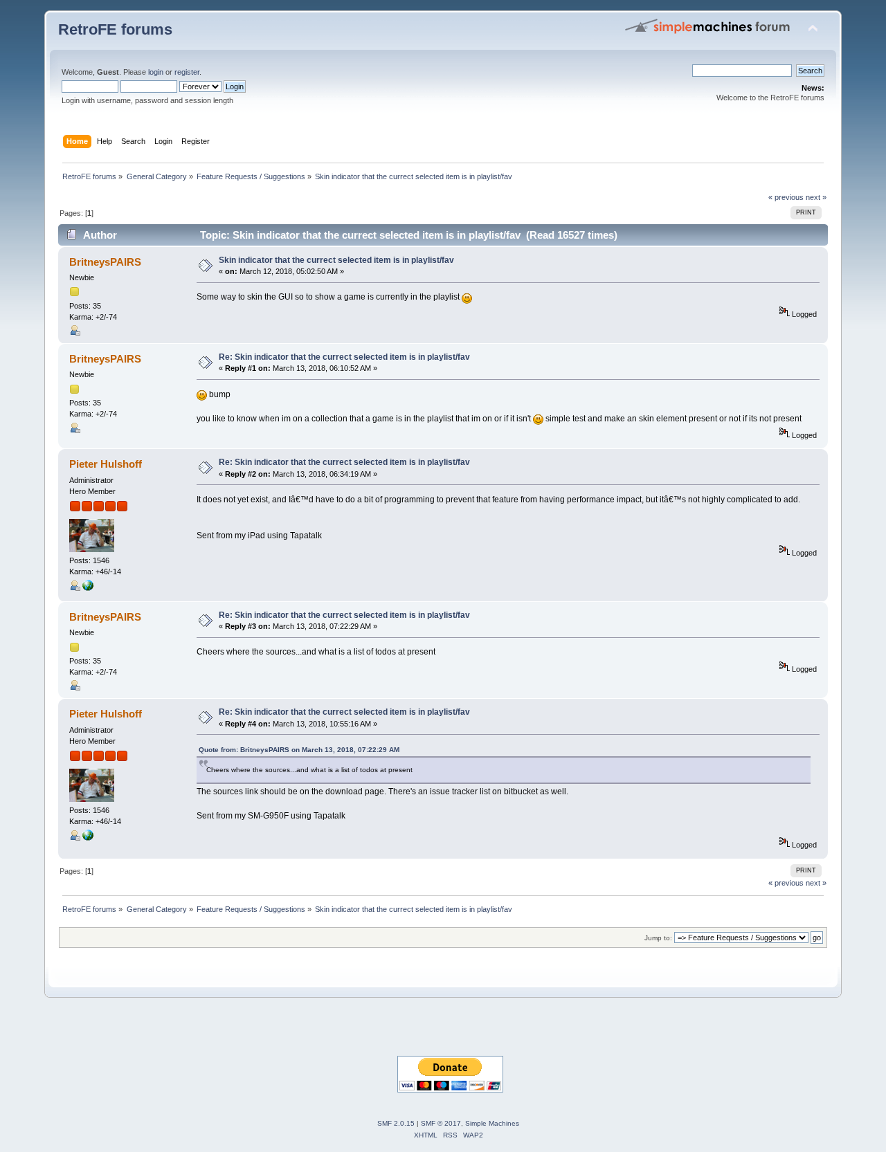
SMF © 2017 (441, 1123)
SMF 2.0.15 (396, 1123)
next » (816, 197)
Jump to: (658, 938)
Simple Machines (492, 1123)
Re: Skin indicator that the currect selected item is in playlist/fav (344, 357)
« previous (786, 197)
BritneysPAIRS (105, 262)
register (186, 72)
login (155, 72)
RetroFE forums (115, 29)
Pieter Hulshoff (105, 464)
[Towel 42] (87, 588)
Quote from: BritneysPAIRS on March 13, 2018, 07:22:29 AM (299, 749)
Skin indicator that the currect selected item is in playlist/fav (336, 260)
